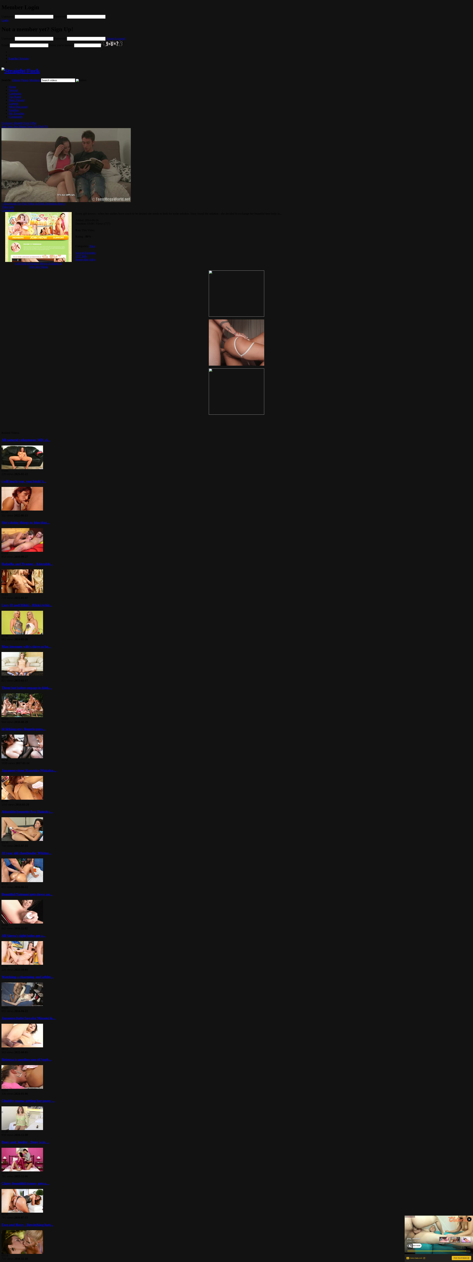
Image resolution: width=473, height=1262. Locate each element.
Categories (15, 93)
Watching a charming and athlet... (27, 977)
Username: (7, 16)
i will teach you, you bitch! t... (23, 481)
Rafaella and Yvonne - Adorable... (27, 564)
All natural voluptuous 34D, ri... (25, 440)
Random (14, 110)
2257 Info (81, 256)
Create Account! (115, 38)
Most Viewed (17, 100)
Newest (13, 90)
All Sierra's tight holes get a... (23, 936)
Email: (5, 45)
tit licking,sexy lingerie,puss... (23, 729)
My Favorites (16, 113)
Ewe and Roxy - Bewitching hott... (27, 1225)
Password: (60, 16)
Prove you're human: (61, 45)
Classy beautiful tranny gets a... (25, 1183)
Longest (13, 103)
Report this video (85, 259)
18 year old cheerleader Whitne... (26, 853)
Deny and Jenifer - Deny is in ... (25, 1142)
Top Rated (15, 96)
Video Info (7, 207)
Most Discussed (18, 106)
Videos (16, 80)
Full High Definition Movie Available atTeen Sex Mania (38, 265)
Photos (25, 80)
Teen (92, 246)
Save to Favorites (85, 252)
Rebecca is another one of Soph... (26, 1059)
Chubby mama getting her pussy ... (28, 1101)
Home (12, 86)
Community (16, 116)
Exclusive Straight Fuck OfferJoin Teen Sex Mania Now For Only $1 (24, 124)
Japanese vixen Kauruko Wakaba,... (29, 770)
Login (4, 20)
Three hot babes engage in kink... (26, 688)
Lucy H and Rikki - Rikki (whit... (26, 605)
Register (19, 58)
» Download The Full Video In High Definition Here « (33, 203)
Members (34, 80)
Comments (7, 210)
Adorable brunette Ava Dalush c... (27, 812)
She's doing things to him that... (25, 522)
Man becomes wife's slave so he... (26, 646)
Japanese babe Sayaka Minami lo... (28, 1018)
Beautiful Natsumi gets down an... (27, 894)
